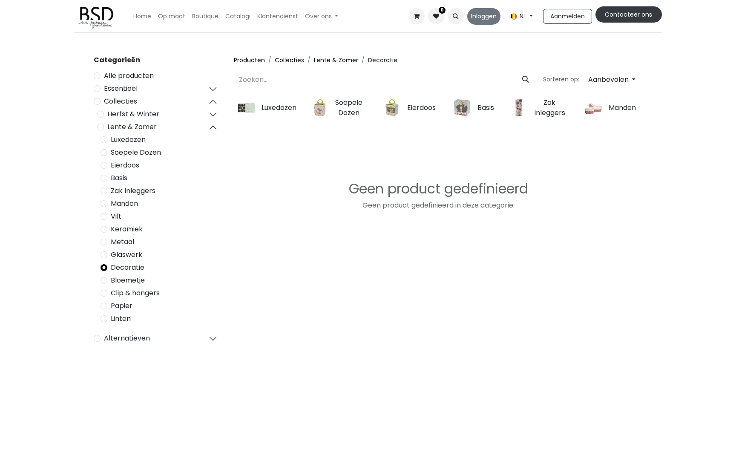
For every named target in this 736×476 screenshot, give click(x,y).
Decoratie (127, 267)
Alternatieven (127, 338)
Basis (119, 178)
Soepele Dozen (136, 152)
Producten (249, 60)
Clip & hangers (135, 293)
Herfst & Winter (133, 114)
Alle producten (129, 76)
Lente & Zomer (132, 127)
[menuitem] (142, 16)
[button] (456, 16)
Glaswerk (126, 255)
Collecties (120, 101)
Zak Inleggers (133, 191)
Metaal (122, 242)
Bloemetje (128, 280)
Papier (121, 306)
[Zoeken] (525, 80)
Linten (121, 318)
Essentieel (121, 88)
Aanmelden (567, 16)
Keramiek (127, 229)
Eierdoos (125, 165)
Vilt (116, 216)
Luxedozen (128, 139)
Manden (124, 203)
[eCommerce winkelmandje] (416, 16)
